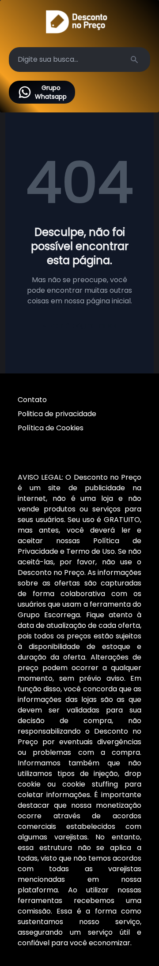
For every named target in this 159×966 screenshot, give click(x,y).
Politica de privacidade (57, 414)
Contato (32, 400)
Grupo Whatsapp (51, 92)
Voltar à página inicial (79, 326)
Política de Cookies (50, 428)
